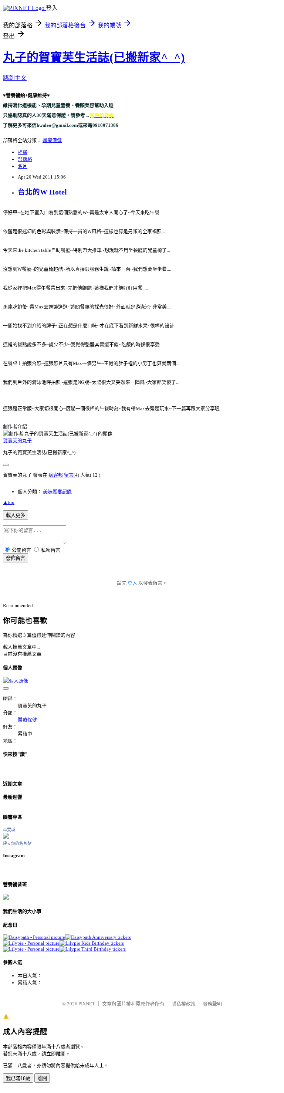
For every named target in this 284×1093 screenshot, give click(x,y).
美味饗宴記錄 (57, 491)
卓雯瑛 (9, 830)
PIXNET (86, 1003)
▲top (8, 502)
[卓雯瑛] (6, 837)
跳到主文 (15, 78)
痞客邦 (55, 475)
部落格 (25, 159)
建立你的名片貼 (17, 843)
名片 (22, 166)
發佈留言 (15, 558)
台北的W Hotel (42, 192)
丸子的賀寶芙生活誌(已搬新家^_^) (94, 57)
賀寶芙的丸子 (17, 440)
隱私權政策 (184, 1003)
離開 (42, 1078)
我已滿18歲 (18, 1078)
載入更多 (15, 515)
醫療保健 (52, 140)
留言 (69, 475)
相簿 (22, 152)
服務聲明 (212, 1003)
